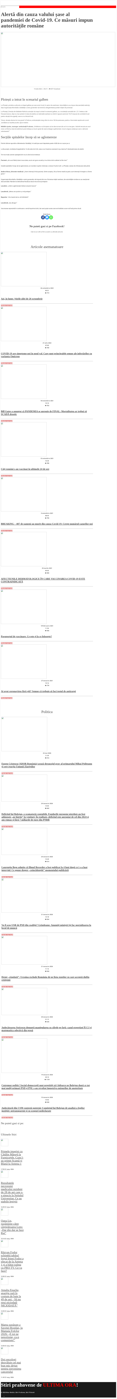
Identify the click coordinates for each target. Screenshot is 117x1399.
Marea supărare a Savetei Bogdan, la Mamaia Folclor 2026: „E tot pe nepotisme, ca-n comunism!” (12, 1332)
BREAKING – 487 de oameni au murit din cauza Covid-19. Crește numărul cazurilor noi (47, 523)
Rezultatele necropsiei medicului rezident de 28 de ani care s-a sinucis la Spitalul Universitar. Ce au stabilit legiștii (12, 1192)
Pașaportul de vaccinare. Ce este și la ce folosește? (26, 636)
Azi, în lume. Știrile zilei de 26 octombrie (22, 298)
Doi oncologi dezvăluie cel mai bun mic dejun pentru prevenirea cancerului (11, 1365)
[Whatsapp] (51, 217)
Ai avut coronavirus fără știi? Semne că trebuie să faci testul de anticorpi (38, 691)
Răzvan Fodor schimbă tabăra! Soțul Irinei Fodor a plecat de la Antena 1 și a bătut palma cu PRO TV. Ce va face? (12, 1261)
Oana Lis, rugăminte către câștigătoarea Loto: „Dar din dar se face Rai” (12, 1227)
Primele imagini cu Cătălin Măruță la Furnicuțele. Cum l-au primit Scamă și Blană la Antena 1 (12, 1157)
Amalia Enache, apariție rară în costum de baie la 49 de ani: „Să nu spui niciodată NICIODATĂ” (11, 1297)
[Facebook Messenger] (47, 217)
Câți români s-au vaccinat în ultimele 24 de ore (25, 469)
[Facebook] (43, 217)
